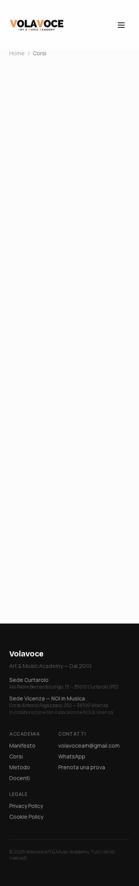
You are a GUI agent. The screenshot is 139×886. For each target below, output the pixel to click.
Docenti (19, 778)
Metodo (19, 767)
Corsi (16, 756)
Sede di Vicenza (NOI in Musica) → (67, 459)
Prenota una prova (81, 767)
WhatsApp (71, 756)
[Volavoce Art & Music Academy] (36, 25)
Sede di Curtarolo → (43, 444)
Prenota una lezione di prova (70, 593)
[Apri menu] (121, 25)
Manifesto (22, 745)
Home (17, 53)
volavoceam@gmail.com (89, 745)
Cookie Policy (26, 816)
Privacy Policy (26, 805)
